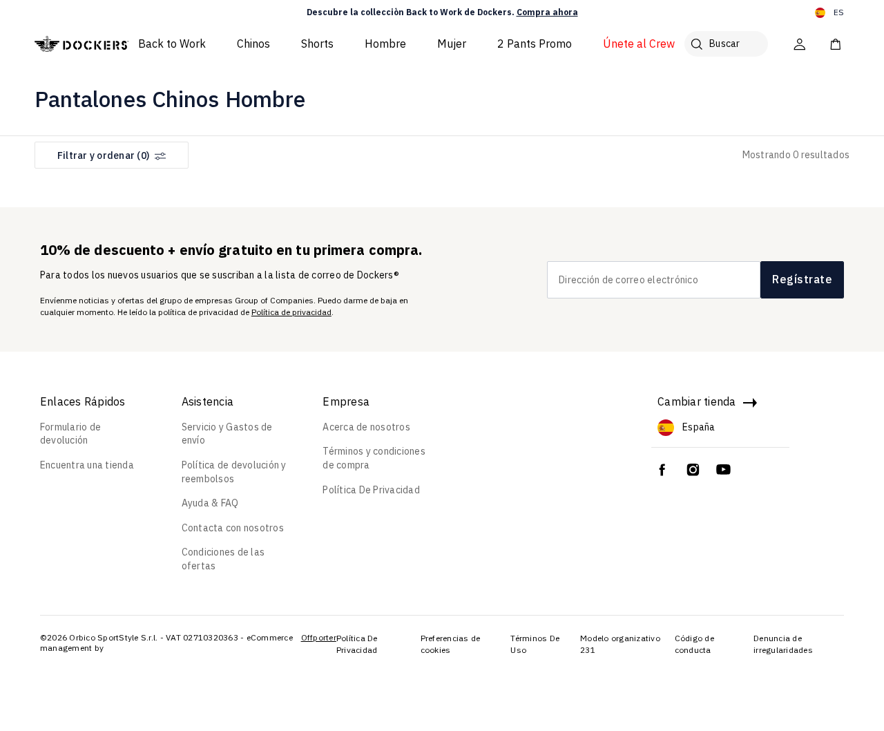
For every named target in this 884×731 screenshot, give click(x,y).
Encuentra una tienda (87, 465)
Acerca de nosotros (366, 427)
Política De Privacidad (371, 490)
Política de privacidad (291, 312)
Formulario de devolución (70, 434)
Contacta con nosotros (233, 528)
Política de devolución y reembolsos (234, 472)
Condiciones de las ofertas (223, 559)
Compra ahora (547, 12)
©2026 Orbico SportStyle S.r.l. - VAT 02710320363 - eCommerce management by (166, 643)
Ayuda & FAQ (210, 503)
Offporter (318, 637)
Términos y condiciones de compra (374, 458)
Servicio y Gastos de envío (227, 434)
